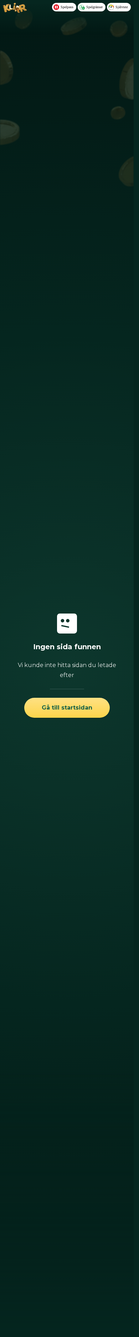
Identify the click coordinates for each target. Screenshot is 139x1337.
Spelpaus (67, 7)
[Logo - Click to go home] (15, 11)
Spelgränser (94, 7)
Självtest (121, 7)
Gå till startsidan (67, 707)
